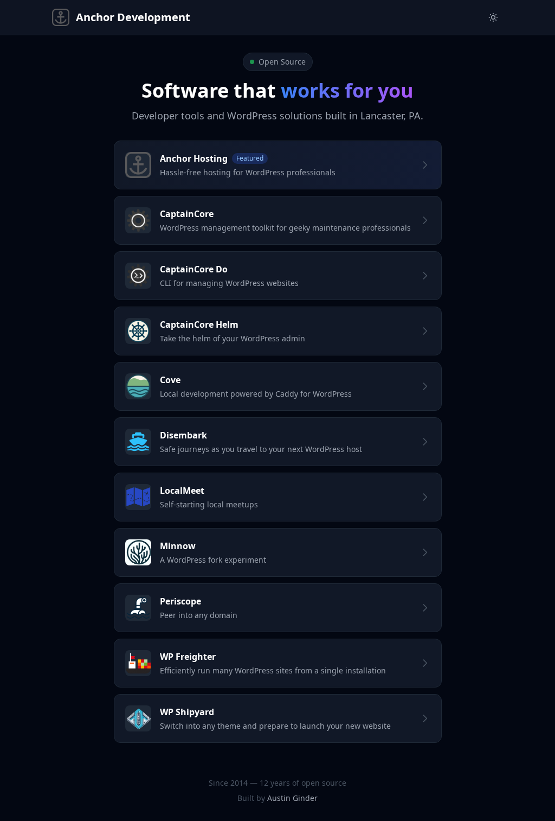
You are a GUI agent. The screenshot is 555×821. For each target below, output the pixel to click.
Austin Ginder (292, 798)
